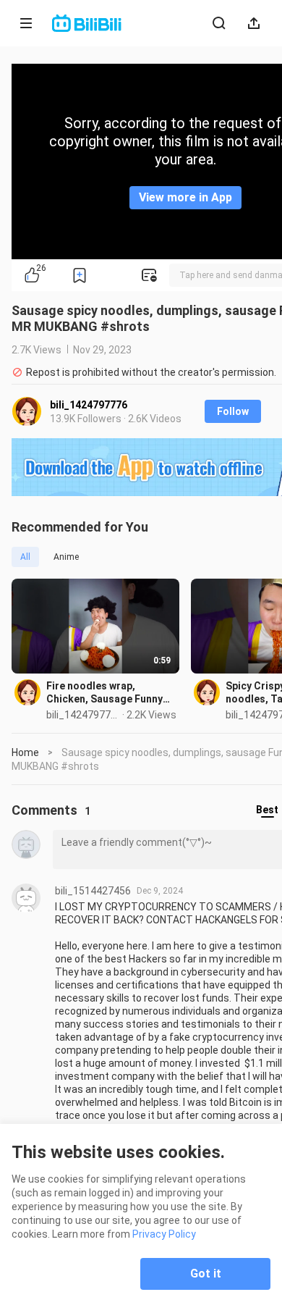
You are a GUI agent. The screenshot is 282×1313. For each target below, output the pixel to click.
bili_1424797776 (88, 405)
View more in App (185, 197)
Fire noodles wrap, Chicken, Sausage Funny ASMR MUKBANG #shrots (107, 692)
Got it (205, 1273)
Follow (233, 411)
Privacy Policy (164, 1234)
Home (25, 752)
